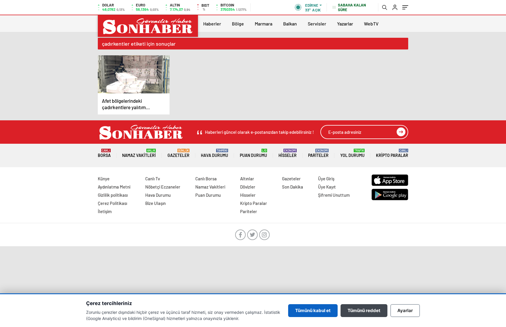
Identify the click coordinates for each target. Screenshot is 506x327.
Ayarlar (405, 310)
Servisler (317, 23)
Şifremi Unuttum (334, 195)
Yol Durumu (352, 153)
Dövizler (247, 186)
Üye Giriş (326, 178)
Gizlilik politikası (113, 195)
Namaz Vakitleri (139, 153)
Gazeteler (178, 153)
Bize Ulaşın (155, 203)
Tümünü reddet (364, 310)
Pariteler (318, 153)
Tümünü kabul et (313, 310)
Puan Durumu (253, 153)
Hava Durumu (214, 153)
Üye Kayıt (327, 186)
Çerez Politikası (112, 203)
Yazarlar (345, 23)
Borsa (104, 153)
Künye (104, 178)
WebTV (371, 23)
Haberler (212, 23)
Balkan (290, 23)
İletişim (105, 211)
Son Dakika (292, 186)
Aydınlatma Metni (114, 186)
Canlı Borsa (206, 178)
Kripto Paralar (392, 153)
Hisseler (287, 153)
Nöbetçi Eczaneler (162, 186)
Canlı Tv (152, 178)
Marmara (263, 23)
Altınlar (247, 178)
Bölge (238, 23)
